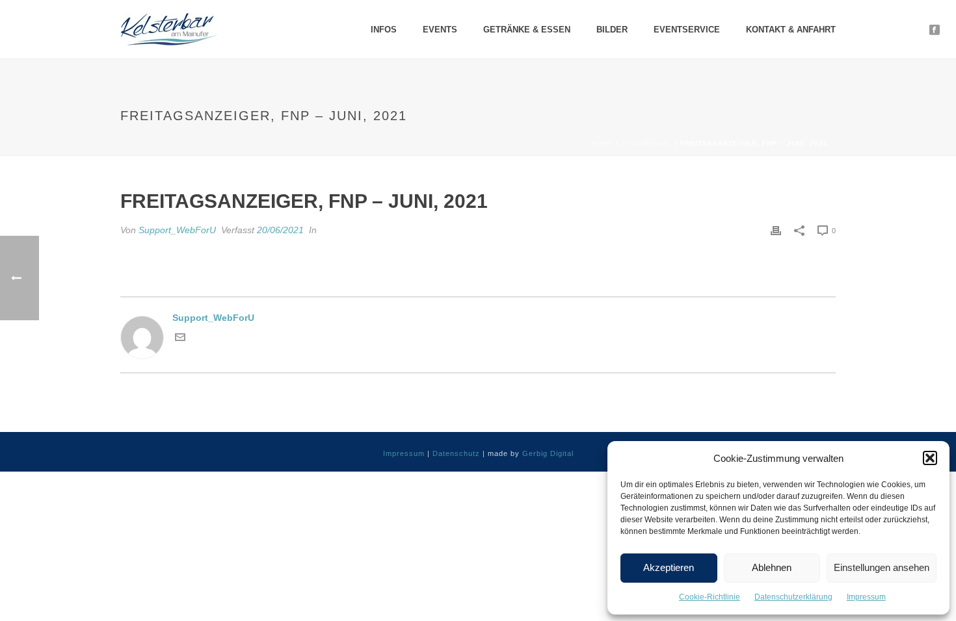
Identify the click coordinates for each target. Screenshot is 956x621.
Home (602, 143)
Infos (384, 29)
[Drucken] (776, 230)
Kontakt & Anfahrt (791, 29)
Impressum (866, 597)
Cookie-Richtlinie (709, 597)
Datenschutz (456, 453)
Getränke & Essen (526, 29)
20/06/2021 (280, 230)
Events (440, 29)
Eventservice (687, 29)
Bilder (612, 29)
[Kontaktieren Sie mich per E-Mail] (180, 339)
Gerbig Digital (548, 453)
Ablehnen (771, 567)
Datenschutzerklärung (793, 597)
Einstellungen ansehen (881, 567)
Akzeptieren (668, 567)
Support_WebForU (177, 230)
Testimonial (646, 143)
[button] (929, 457)
